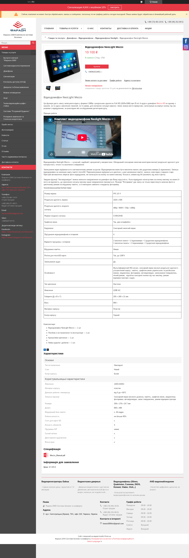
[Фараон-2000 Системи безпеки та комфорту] (18, 27)
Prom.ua (108, 536)
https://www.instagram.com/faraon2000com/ (18, 237)
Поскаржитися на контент (101, 539)
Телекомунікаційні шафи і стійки (14, 104)
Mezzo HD (161, 103)
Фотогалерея (7, 130)
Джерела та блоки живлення (16, 87)
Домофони (8, 71)
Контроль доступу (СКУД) (14, 82)
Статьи (5, 140)
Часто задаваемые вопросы (14, 156)
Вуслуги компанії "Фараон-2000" (10, 59)
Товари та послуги (56, 38)
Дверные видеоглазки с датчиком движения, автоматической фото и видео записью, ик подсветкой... (93, 489)
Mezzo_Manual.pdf (57, 455)
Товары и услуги (9, 52)
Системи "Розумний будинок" (16, 111)
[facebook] (45, 350)
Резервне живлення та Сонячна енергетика (13, 117)
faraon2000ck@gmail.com (12, 213)
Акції (5, 98)
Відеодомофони (86, 38)
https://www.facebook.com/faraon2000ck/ (18, 232)
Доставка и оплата (10, 162)
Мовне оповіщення (11, 92)
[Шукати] (33, 43)
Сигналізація (9, 76)
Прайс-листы (7, 124)
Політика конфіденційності (123, 539)
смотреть (114, 7)
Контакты (105, 28)
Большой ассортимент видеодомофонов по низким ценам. (129, 493)
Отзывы (5, 151)
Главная (49, 28)
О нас (4, 146)
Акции (148, 28)
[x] (48, 350)
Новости (5, 135)
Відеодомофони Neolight (106, 38)
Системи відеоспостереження (16, 65)
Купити (97, 66)
